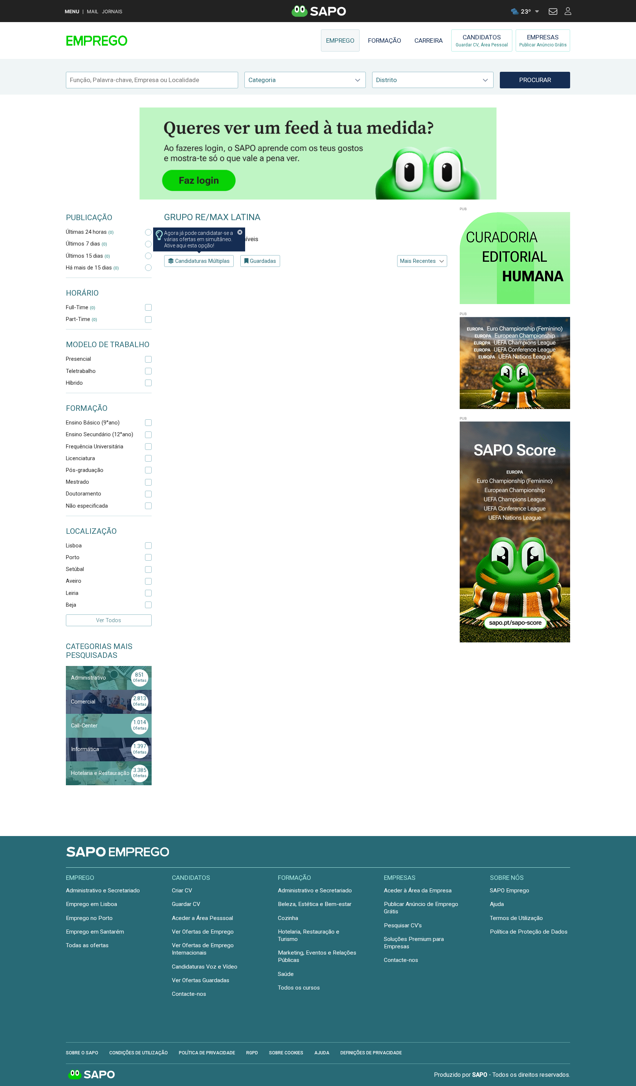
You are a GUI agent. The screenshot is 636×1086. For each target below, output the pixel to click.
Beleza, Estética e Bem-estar (314, 904)
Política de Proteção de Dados (529, 931)
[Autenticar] (553, 12)
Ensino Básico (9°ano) (93, 422)
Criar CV (182, 890)
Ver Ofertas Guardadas (200, 980)
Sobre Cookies (286, 1052)
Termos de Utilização (516, 918)
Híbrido (74, 383)
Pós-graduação (84, 470)
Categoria (262, 80)
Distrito (386, 80)
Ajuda (497, 904)
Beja (71, 605)
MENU (72, 11)
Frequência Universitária (94, 446)
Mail (92, 11)
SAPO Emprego (509, 890)
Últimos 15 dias (88, 256)
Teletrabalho (81, 371)
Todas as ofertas (87, 945)
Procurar (535, 80)
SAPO (91, 1075)
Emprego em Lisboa (91, 904)
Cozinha (288, 918)
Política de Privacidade (207, 1052)
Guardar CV (186, 904)
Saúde (286, 974)
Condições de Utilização (138, 1052)
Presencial (78, 359)
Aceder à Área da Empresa (418, 890)
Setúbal (75, 569)
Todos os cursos (299, 987)
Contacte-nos (189, 994)
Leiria (72, 593)
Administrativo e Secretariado (103, 890)
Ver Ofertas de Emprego (203, 931)
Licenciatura (80, 458)
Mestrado (77, 482)
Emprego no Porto (89, 918)
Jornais (112, 11)
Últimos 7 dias (86, 243)
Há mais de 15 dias (92, 267)
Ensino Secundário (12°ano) (99, 434)
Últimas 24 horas (90, 232)
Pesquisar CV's (403, 925)
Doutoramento (83, 493)
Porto (73, 557)
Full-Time (80, 307)
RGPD (252, 1052)
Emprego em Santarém (95, 931)
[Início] (118, 40)
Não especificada (87, 506)
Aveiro (73, 581)
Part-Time (81, 319)
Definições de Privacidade (371, 1052)
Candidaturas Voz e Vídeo (204, 966)
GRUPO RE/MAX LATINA (212, 217)
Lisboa (74, 545)
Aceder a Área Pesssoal (202, 918)
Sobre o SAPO (82, 1052)
